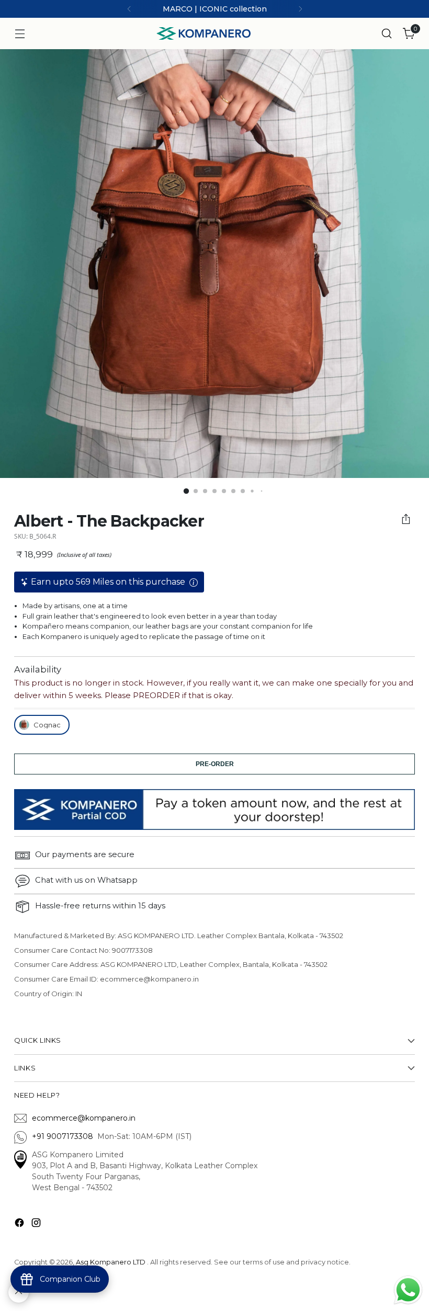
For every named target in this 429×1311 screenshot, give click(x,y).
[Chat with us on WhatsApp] (408, 1289)
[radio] (42, 725)
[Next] (300, 9)
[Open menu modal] (19, 33)
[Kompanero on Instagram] (37, 1224)
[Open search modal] (387, 33)
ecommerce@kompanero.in (84, 1118)
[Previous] (129, 9)
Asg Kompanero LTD (110, 1262)
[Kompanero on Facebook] (20, 1224)
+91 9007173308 (64, 1136)
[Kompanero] (203, 33)
